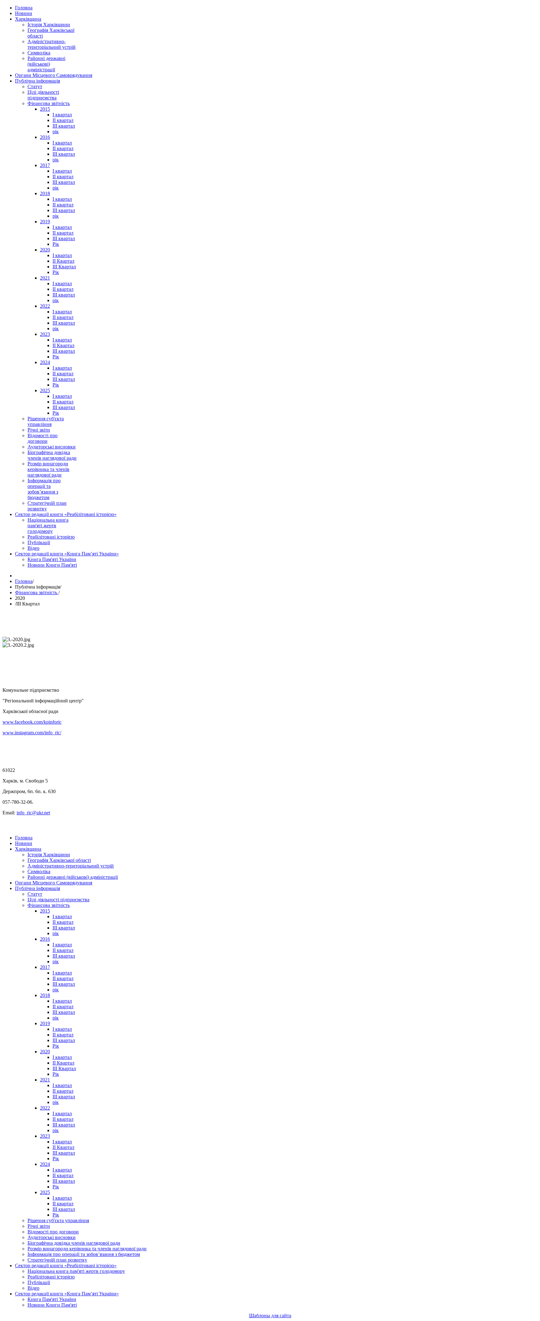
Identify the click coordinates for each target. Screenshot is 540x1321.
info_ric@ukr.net (33, 812)
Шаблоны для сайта (270, 1315)
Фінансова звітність (36, 592)
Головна (23, 581)
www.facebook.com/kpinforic (32, 722)
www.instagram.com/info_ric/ (31, 732)
